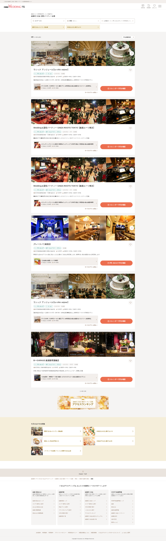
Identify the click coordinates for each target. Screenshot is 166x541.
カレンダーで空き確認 (117, 88)
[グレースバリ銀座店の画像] (83, 227)
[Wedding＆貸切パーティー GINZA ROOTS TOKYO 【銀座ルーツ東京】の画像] (83, 111)
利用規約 (44, 532)
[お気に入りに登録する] (130, 70)
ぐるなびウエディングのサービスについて (109, 532)
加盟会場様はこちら (84, 532)
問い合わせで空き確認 (117, 263)
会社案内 (38, 532)
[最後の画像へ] (131, 53)
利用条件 (51, 532)
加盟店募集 (94, 532)
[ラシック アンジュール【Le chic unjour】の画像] (83, 53)
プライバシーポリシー (60, 532)
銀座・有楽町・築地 (84, 478)
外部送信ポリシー (72, 532)
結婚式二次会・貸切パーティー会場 (64, 478)
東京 (76, 478)
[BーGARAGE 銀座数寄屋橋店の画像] (83, 344)
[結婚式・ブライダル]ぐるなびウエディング (42, 478)
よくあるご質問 (126, 532)
